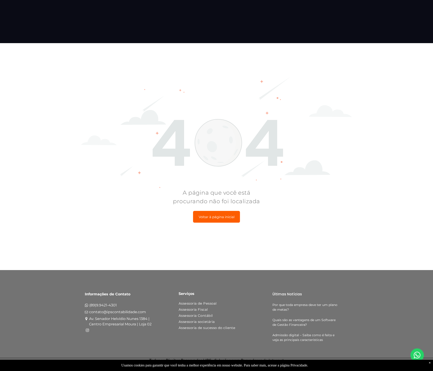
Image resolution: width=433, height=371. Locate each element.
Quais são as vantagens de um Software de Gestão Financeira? (304, 322)
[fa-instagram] (87, 331)
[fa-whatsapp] (86, 306)
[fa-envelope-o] (86, 313)
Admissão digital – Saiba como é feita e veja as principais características (303, 337)
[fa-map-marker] (86, 319)
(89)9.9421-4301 (103, 305)
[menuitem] (215, 304)
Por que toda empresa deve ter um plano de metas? (304, 307)
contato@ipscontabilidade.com (117, 312)
